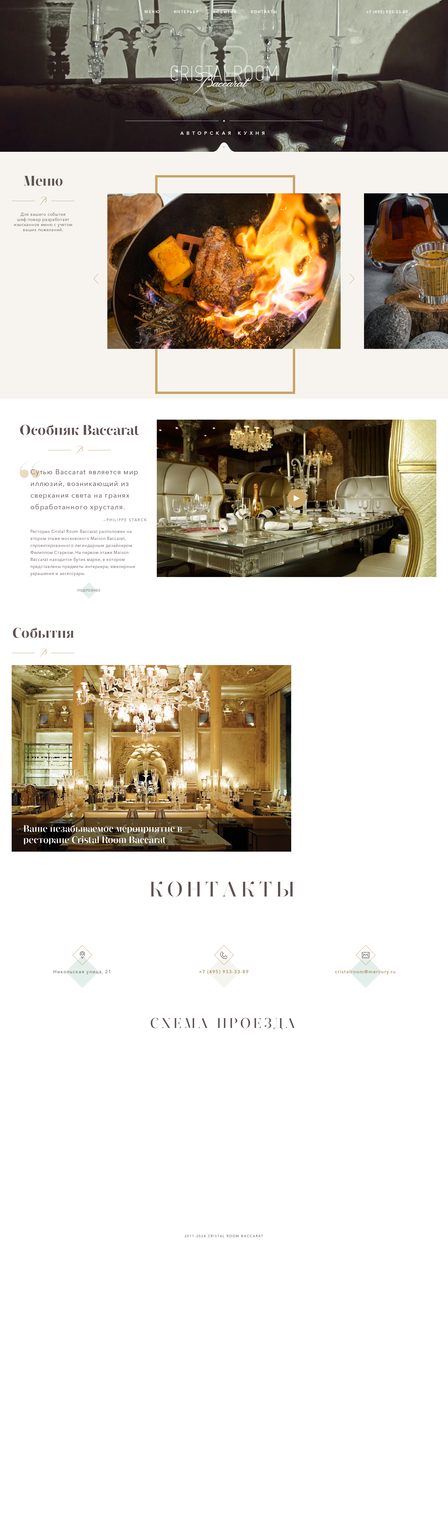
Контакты (264, 11)
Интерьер (186, 11)
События (225, 11)
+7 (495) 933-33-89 (387, 11)
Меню (152, 11)
